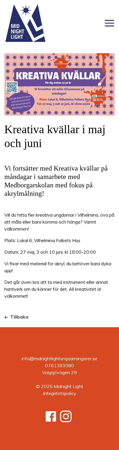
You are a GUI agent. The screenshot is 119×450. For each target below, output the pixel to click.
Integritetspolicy (59, 393)
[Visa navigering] (109, 23)
